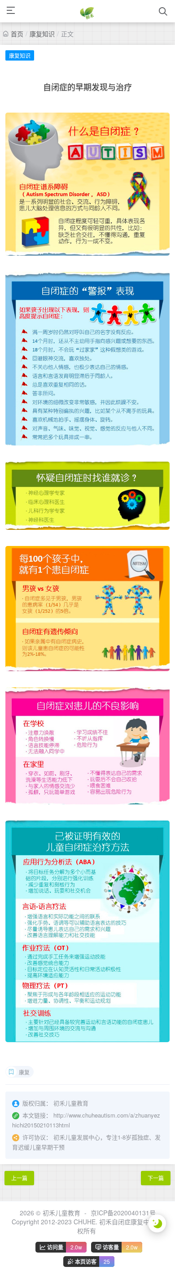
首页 (17, 33)
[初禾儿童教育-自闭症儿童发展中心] (87, 11)
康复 (24, 1072)
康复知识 (42, 33)
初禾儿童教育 (61, 1212)
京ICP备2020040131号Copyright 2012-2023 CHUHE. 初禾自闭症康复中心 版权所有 (88, 1221)
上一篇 (19, 1178)
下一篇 (156, 1178)
